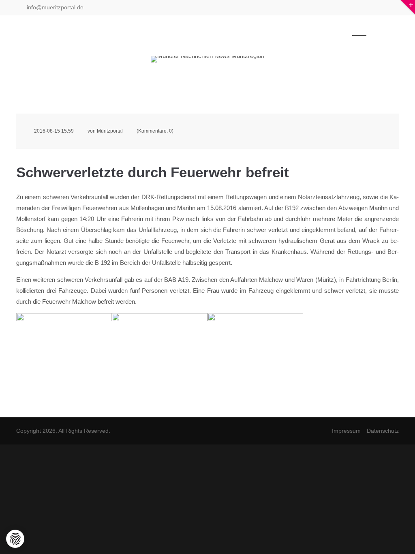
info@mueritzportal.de (54, 7)
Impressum (346, 430)
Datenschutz (383, 430)
